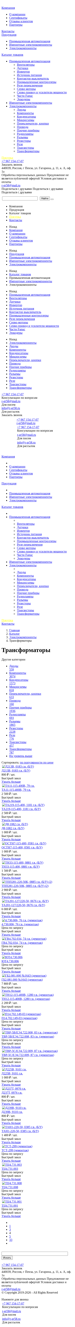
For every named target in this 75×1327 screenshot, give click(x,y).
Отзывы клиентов (21, 21)
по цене (48, 762)
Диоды (21, 109)
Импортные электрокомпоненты (30, 44)
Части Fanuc (25, 95)
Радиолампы (25, 133)
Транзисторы (25, 147)
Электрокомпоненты (23, 48)
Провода (22, 127)
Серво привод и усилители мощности (42, 92)
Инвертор (23, 71)
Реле (20, 144)
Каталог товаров (12, 54)
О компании (17, 14)
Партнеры (15, 24)
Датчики (22, 68)
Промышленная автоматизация (29, 41)
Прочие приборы (28, 130)
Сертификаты (18, 17)
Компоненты (25, 113)
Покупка (7, 157)
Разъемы (22, 137)
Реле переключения (29, 85)
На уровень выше (20, 756)
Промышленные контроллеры (36, 82)
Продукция (9, 34)
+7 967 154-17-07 (13, 161)
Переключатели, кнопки (33, 123)
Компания (8, 7)
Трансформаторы (28, 151)
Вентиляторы (26, 64)
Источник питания (29, 75)
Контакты (8, 31)
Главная (7, 3)
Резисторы (24, 140)
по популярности (31, 762)
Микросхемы (25, 120)
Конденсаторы (26, 116)
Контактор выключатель (33, 78)
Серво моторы (26, 89)
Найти (44, 198)
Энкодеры (23, 99)
